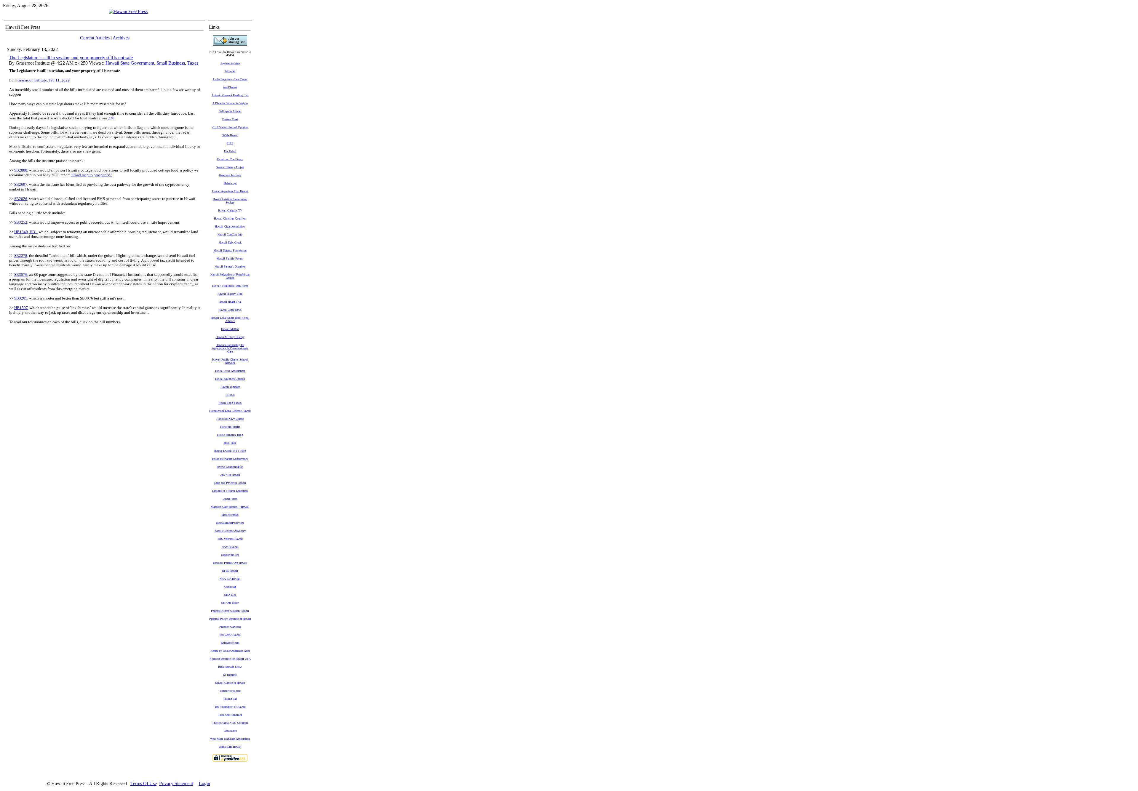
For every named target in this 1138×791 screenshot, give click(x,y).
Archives (121, 37)
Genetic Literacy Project (230, 167)
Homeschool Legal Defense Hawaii (230, 410)
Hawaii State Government (130, 62)
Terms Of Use (143, 783)
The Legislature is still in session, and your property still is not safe (71, 57)
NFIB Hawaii (230, 570)
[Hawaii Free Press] (128, 11)
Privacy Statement (176, 783)
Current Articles (95, 37)
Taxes (192, 62)
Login (204, 783)
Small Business (170, 62)
